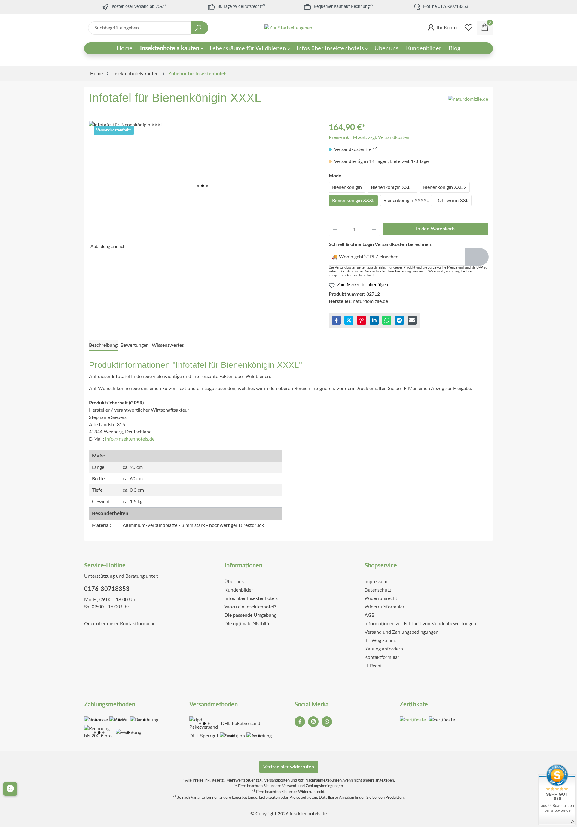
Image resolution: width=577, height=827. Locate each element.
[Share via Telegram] (399, 320)
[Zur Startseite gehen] (288, 28)
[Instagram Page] (313, 721)
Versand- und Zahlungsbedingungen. (313, 786)
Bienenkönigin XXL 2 (444, 187)
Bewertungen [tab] (135, 345)
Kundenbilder (238, 590)
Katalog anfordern (384, 649)
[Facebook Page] (300, 721)
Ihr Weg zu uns (380, 640)
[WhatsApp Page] (327, 721)
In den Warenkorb (435, 228)
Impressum (376, 581)
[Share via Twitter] (348, 320)
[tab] (103, 345)
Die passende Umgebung (250, 615)
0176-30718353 (107, 589)
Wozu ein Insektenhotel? (250, 606)
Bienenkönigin (347, 187)
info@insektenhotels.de (129, 439)
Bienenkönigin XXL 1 (392, 187)
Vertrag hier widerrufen (288, 766)
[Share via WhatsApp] (386, 320)
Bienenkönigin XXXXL (406, 200)
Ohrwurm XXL (453, 200)
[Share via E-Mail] (412, 320)
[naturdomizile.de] (468, 99)
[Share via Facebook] (336, 320)
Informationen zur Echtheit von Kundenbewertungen (420, 623)
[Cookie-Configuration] (10, 789)
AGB (369, 615)
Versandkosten (277, 780)
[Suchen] (199, 27)
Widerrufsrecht (381, 598)
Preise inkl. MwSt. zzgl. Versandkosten (369, 137)
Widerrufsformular (385, 606)
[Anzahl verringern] (335, 229)
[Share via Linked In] (374, 320)
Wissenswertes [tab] (168, 345)
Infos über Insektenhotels (251, 598)
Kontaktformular (137, 623)
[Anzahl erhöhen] (374, 229)
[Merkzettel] (468, 28)
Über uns (234, 581)
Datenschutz (378, 590)
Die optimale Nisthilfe (247, 623)
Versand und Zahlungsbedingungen (401, 632)
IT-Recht (373, 665)
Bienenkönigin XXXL (353, 200)
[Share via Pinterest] (361, 320)
